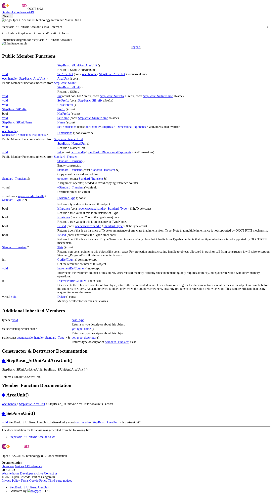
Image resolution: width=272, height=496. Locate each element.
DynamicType (66, 198)
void (5, 74)
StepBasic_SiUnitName (158, 96)
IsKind (61, 226)
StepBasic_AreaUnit (112, 74)
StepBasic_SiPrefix (112, 96)
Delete (61, 296)
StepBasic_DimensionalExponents (124, 126)
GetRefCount (65, 259)
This (60, 247)
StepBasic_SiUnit (65, 83)
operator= (63, 178)
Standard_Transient (66, 156)
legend (136, 47)
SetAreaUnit (65, 74)
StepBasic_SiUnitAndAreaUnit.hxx (32, 437)
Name (61, 122)
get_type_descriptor (84, 337)
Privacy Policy (11, 480)
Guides (6, 12)
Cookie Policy (38, 480)
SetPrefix (63, 100)
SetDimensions (66, 126)
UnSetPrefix (65, 104)
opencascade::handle (31, 196)
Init (59, 96)
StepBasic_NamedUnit (68, 139)
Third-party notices (60, 480)
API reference (33, 466)
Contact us (50, 473)
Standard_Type (11, 199)
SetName (63, 118)
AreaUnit (63, 78)
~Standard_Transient (70, 187)
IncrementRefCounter (71, 268)
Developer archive (31, 473)
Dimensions (64, 133)
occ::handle (89, 74)
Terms (24, 480)
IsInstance (63, 208)
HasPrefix (63, 113)
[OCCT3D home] (14, 8)
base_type (78, 320)
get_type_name (81, 328)
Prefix (61, 109)
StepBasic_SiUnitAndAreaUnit (77, 65)
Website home (10, 473)
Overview (8, 466)
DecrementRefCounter (71, 280)
